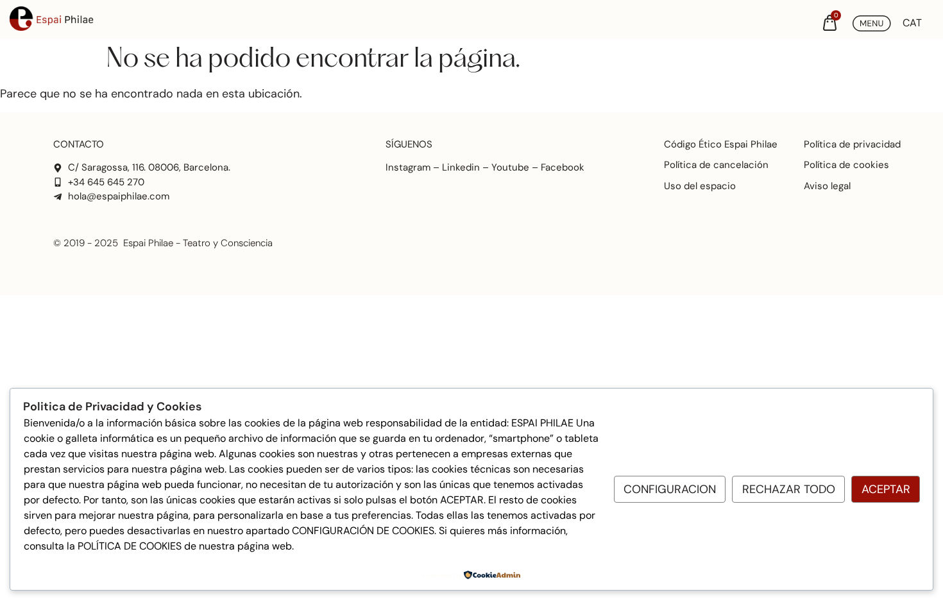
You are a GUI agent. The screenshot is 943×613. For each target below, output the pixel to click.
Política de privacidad (852, 144)
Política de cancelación (716, 164)
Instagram (408, 167)
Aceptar (886, 489)
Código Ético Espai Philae (720, 144)
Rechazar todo (788, 489)
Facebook (562, 167)
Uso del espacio (700, 186)
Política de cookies (846, 164)
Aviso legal (827, 186)
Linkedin (461, 167)
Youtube (510, 167)
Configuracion (670, 489)
